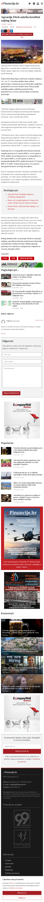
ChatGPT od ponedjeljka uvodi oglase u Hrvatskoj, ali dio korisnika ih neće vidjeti (27, 304)
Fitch (5, 258)
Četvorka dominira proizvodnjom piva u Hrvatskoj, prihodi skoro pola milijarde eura (28, 450)
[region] (22, 889)
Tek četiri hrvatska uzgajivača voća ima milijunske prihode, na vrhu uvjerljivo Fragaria (26, 462)
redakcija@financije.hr (17, 784)
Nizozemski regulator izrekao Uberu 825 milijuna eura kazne (26, 284)
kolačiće (11, 883)
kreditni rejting (26, 258)
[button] (2, 31)
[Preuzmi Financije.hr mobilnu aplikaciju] (30, 3)
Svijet (4, 24)
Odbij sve (22, 898)
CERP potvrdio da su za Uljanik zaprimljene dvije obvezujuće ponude (27, 474)
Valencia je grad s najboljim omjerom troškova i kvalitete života (26, 276)
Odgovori (3, 333)
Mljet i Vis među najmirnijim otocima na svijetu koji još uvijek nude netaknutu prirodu (27, 485)
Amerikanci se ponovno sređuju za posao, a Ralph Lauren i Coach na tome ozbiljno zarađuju (26, 497)
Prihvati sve (22, 893)
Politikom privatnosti (16, 888)
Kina (13, 258)
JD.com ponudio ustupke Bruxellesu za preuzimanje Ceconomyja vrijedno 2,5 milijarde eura (27, 293)
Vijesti (9, 24)
